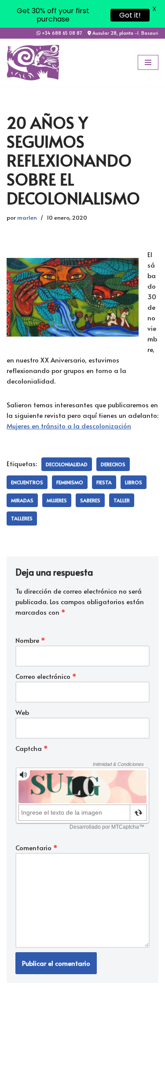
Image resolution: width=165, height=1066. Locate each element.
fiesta (104, 482)
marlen (27, 217)
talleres (22, 518)
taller (122, 500)
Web (22, 712)
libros (133, 482)
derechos (113, 464)
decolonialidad (67, 464)
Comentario (36, 847)
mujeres (57, 500)
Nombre (30, 640)
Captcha (31, 748)
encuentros (27, 482)
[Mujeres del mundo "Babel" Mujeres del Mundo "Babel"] (33, 62)
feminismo (69, 482)
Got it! (130, 15)
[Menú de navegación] (148, 62)
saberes (90, 500)
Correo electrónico (46, 676)
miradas (22, 500)
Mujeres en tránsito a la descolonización (69, 425)
